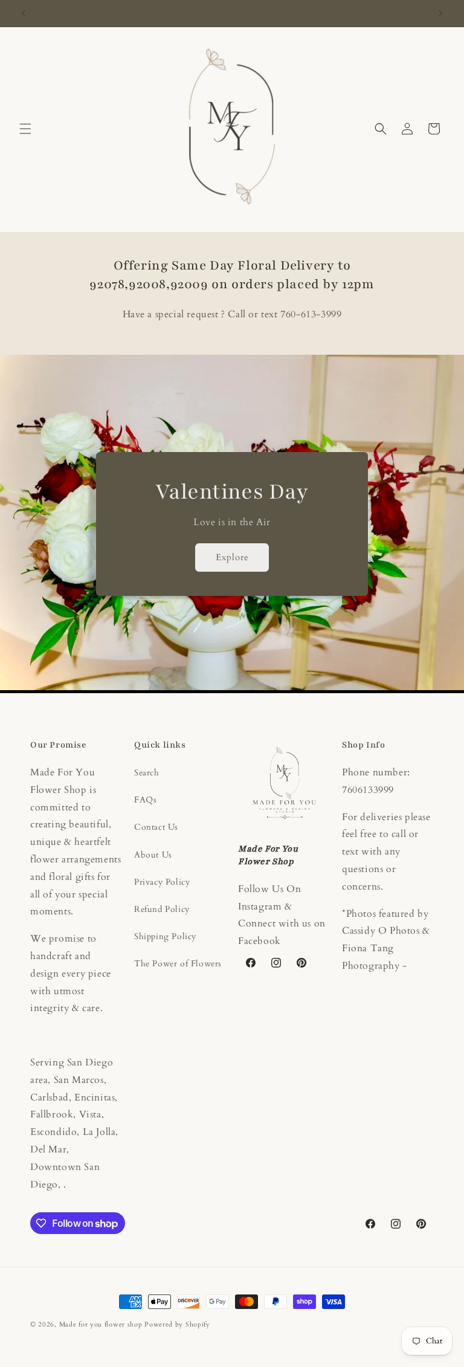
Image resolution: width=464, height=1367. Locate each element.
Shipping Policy (165, 936)
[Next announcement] (440, 13)
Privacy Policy (162, 882)
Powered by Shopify (177, 1324)
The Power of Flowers (178, 963)
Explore (232, 558)
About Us (153, 855)
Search (147, 772)
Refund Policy (162, 909)
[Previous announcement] (23, 13)
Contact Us (156, 827)
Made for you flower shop (102, 1324)
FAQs (145, 800)
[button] (25, 128)
